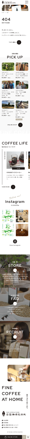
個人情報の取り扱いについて (11, 425)
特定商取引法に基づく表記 (10, 427)
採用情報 (5, 422)
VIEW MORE (6, 187)
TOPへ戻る (12, 42)
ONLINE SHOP (12, 125)
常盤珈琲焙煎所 (8, 2)
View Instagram (15, 245)
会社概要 (5, 420)
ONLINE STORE (12, 437)
